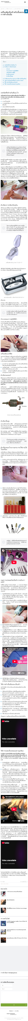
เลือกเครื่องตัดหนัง (10, 900)
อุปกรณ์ (2, 8)
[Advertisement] (14, 31)
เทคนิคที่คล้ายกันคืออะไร (10, 65)
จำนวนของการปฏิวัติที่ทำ (12, 70)
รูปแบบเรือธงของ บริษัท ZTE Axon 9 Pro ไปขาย (17, 938)
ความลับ (17, 1010)
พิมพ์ (3, 881)
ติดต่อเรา (11, 1010)
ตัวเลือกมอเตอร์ (10, 74)
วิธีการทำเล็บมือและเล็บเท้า (11, 82)
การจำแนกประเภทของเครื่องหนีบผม (14, 891)
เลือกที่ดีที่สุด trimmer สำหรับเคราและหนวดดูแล (17, 908)
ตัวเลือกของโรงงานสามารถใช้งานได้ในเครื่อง (15, 78)
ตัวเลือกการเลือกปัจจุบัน (10, 67)
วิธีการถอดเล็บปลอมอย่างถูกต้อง (12, 84)
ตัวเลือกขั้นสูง (9, 76)
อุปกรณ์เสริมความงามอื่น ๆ (20, 8)
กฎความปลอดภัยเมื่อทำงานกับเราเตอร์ (13, 80)
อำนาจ (8, 69)
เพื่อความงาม (9, 8)
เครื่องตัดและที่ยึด (10, 72)
